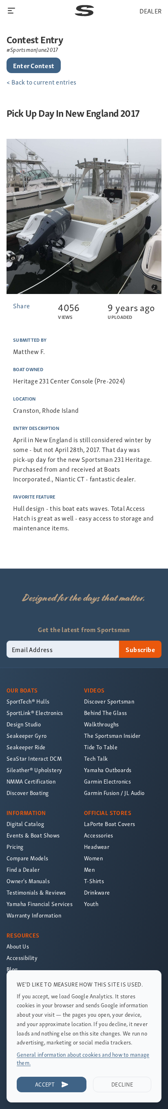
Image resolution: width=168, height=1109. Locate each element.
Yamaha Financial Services (40, 904)
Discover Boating (28, 793)
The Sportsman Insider (112, 735)
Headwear (96, 847)
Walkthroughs (101, 724)
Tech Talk (96, 758)
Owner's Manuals (28, 881)
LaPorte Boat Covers (109, 824)
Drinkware (97, 892)
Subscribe (140, 649)
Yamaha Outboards (107, 770)
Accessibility (22, 958)
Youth (91, 904)
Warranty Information (34, 915)
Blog (12, 969)
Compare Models (28, 858)
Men (89, 869)
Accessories (98, 835)
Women (93, 858)
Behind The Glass (105, 713)
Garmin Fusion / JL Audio (114, 793)
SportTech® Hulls (28, 701)
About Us (18, 946)
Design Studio (24, 724)
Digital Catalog (25, 824)
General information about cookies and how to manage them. (83, 1059)
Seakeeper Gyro (27, 735)
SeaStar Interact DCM (34, 758)
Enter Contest (33, 65)
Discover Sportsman (109, 701)
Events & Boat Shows (33, 835)
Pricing (15, 847)
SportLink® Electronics (35, 713)
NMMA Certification (31, 781)
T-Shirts (94, 881)
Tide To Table (100, 747)
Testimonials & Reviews (36, 892)
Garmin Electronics (107, 781)
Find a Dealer (23, 869)
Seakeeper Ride (26, 747)
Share (21, 305)
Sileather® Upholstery (34, 770)
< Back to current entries (41, 81)
